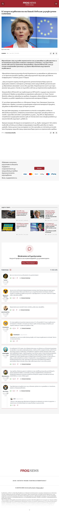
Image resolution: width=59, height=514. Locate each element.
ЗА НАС (15, 481)
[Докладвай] (17, 278)
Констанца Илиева (10, 133)
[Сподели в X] (56, 53)
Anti (14, 399)
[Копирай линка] (51, 53)
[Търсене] (2, 3)
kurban (5, 280)
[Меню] (56, 3)
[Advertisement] (29, 439)
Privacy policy (40, 488)
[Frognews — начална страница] (29, 470)
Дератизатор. (6, 312)
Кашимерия (6, 327)
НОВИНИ (4, 53)
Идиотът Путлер (5, 296)
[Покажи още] (29, 510)
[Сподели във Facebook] (53, 53)
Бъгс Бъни (5, 391)
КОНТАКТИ (20, 481)
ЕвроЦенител (5, 376)
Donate (39, 168)
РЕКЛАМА (26, 481)
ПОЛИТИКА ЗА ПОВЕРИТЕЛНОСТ (37, 481)
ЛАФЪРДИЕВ (5, 353)
